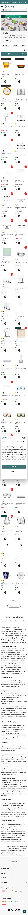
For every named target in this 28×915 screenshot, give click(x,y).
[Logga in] (20, 6)
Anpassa (13, 471)
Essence (15, 45)
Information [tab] (12, 441)
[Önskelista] (23, 6)
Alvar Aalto (6, 45)
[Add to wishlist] (2, 81)
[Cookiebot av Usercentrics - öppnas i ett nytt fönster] (20, 438)
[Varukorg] (26, 6)
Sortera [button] (20, 54)
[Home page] (9, 7)
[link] (8, 620)
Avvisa (14, 476)
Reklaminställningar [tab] (22, 441)
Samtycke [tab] (4, 441)
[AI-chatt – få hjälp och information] (24, 911)
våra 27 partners (9, 449)
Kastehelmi (24, 45)
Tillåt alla (14, 466)
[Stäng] (26, 2)
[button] (3, 9)
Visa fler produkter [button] (14, 606)
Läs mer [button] (7, 40)
